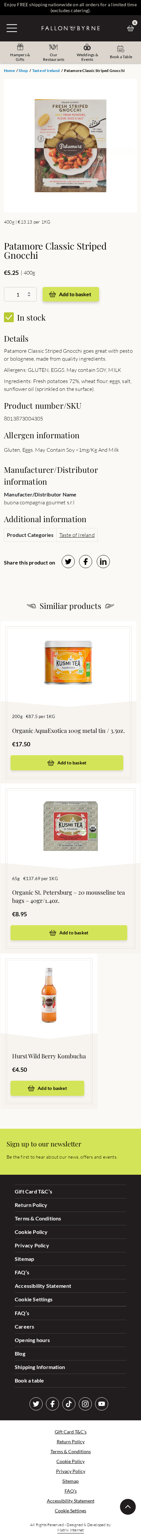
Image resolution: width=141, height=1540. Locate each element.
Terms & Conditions (38, 1218)
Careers (24, 1326)
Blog (20, 1353)
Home (9, 70)
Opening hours (32, 1340)
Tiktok (68, 1403)
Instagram (85, 1403)
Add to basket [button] (72, 762)
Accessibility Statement (43, 1286)
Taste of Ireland (46, 70)
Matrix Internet (70, 1530)
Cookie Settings (33, 1299)
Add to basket (75, 294)
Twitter (36, 1403)
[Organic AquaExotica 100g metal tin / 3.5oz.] (68, 654)
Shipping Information (40, 1367)
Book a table (29, 1380)
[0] (132, 28)
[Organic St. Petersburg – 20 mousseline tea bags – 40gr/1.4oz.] (70, 816)
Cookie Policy (31, 1232)
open (12, 28)
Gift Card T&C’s (33, 1191)
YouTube (101, 1403)
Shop (23, 70)
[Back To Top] (128, 1507)
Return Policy (31, 1205)
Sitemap (24, 1259)
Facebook (52, 1403)
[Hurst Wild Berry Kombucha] (49, 986)
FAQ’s (22, 1272)
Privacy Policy (32, 1245)
